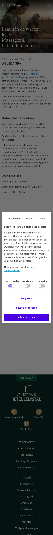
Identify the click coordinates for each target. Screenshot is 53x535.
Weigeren (26, 298)
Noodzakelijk (12, 281)
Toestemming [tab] (13, 218)
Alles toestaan (26, 317)
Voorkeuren (28, 281)
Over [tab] (42, 218)
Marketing (42, 281)
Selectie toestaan (26, 307)
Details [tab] (29, 218)
